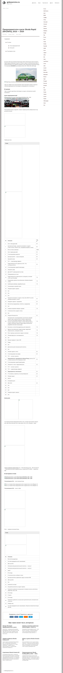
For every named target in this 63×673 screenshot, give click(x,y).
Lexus (44, 63)
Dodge (44, 32)
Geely (44, 41)
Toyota (44, 98)
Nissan (44, 76)
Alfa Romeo (45, 10)
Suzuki (44, 96)
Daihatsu (45, 30)
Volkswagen (45, 100)
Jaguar (44, 52)
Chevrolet (45, 21)
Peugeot (45, 81)
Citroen (44, 26)
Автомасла (57, 2)
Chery (44, 19)
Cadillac (45, 17)
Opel (44, 78)
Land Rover (45, 61)
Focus (44, 37)
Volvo (44, 103)
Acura (44, 8)
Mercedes (45, 72)
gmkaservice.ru (13, 2)
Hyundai (45, 46)
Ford (44, 39)
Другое (51, 2)
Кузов (39, 2)
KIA (44, 57)
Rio (44, 87)
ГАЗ (44, 105)
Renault (45, 85)
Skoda (7, 8)
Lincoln (44, 67)
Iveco (44, 50)
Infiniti (44, 48)
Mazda (44, 70)
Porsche (45, 83)
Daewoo (45, 28)
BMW (44, 15)
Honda (44, 43)
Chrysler (45, 24)
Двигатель (34, 2)
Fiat (44, 35)
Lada (44, 59)
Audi (44, 13)
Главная (4, 8)
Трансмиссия (45, 2)
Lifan (44, 65)
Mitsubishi (45, 74)
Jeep (44, 54)
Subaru (44, 94)
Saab (44, 89)
